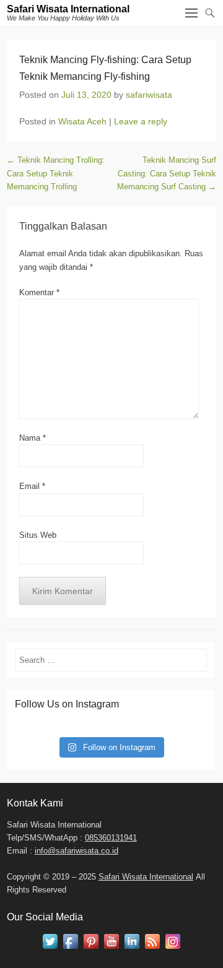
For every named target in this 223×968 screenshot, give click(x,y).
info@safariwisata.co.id (76, 850)
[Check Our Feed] (152, 948)
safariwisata (149, 95)
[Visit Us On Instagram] (172, 948)
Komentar (39, 292)
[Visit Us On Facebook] (70, 948)
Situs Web (37, 535)
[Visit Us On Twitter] (50, 948)
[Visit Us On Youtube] (111, 948)
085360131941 (111, 837)
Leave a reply (140, 121)
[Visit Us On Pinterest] (91, 948)
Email (32, 486)
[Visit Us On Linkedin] (131, 948)
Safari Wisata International (68, 9)
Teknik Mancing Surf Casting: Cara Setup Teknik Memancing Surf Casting (166, 173)
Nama (32, 438)
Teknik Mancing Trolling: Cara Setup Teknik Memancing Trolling (56, 173)
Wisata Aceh (82, 121)
